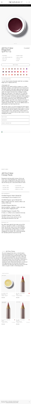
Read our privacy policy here (12, 402)
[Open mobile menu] (1, 2)
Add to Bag (15, 64)
